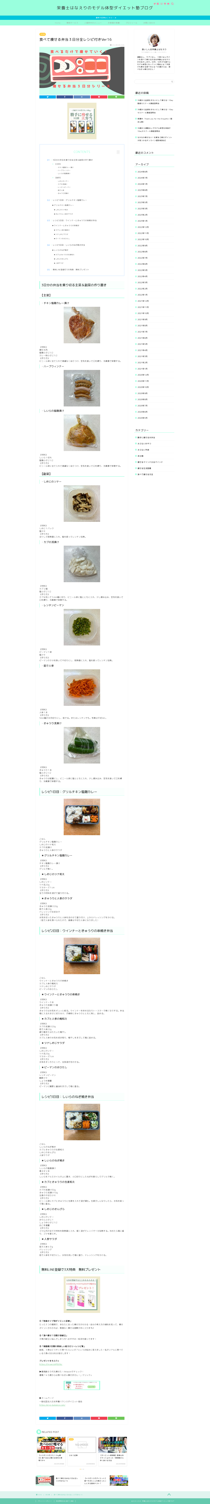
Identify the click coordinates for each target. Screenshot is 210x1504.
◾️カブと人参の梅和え (62, 230)
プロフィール (131, 23)
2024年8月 (143, 171)
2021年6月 (143, 338)
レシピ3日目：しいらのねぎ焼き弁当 (69, 245)
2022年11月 (143, 233)
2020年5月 (143, 418)
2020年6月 (143, 412)
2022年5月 (143, 270)
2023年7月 (143, 196)
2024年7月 (143, 178)
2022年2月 (143, 288)
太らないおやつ (144, 443)
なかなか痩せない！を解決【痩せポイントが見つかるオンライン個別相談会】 (155, 139)
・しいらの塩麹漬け (63, 173)
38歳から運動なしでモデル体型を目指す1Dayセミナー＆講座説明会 (154, 129)
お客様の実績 (114, 23)
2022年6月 (143, 264)
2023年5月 (143, 202)
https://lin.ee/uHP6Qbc (50, 1364)
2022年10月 (143, 239)
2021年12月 (143, 301)
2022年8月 (143, 252)
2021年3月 (143, 356)
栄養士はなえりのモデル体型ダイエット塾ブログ (105, 7)
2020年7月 (143, 406)
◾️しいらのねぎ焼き (60, 250)
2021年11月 (143, 307)
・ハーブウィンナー (63, 170)
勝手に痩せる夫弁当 (146, 437)
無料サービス (72, 23)
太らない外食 (143, 450)
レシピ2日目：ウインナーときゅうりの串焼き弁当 (75, 220)
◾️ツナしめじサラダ (61, 234)
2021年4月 (143, 350)
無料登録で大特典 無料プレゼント (71, 269)
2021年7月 (143, 332)
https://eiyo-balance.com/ (52, 1405)
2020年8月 (143, 399)
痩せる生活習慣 (144, 468)
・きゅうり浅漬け (62, 193)
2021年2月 (143, 362)
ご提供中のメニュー (93, 23)
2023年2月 (143, 215)
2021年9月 (143, 319)
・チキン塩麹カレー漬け (65, 167)
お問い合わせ (149, 23)
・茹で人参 (60, 190)
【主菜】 (58, 164)
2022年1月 (143, 295)
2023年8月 (143, 190)
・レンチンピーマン (63, 187)
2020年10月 (143, 387)
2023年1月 (143, 221)
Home (58, 23)
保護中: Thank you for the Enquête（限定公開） (155, 120)
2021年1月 (143, 369)
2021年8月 (143, 325)
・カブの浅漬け (61, 184)
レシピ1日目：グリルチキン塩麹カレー (70, 200)
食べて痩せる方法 (145, 474)
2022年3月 (143, 282)
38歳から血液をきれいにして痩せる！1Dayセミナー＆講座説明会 (155, 111)
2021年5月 (143, 344)
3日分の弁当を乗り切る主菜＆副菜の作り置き (73, 160)
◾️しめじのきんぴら (61, 259)
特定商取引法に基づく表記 (65, 1501)
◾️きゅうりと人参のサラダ (63, 214)
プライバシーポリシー (45, 1501)
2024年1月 (143, 184)
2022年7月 (143, 258)
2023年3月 (143, 208)
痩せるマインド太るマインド (150, 462)
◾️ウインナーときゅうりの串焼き (65, 225)
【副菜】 (58, 177)
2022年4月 (143, 276)
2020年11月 (143, 381)
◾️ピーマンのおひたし (62, 239)
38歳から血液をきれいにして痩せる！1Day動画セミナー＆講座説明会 (155, 102)
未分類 (43, 34)
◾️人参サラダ (58, 263)
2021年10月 (143, 313)
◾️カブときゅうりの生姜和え (64, 255)
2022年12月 (143, 227)
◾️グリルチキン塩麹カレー (63, 205)
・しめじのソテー (62, 181)
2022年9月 (143, 245)
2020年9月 (143, 393)
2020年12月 (143, 375)
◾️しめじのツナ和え (61, 210)
